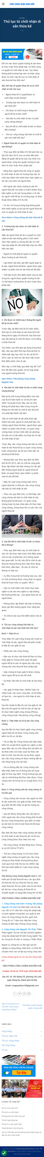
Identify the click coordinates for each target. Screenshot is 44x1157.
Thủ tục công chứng (10, 1041)
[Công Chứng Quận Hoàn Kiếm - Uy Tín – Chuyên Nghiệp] (22, 4)
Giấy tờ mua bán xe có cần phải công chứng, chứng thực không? (11, 1007)
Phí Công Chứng (8, 1045)
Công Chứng (20, 1151)
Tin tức (22, 18)
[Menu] (3, 4)
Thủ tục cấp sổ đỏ (9, 1036)
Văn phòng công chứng (22, 1154)
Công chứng (7, 1031)
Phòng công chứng (33, 1151)
